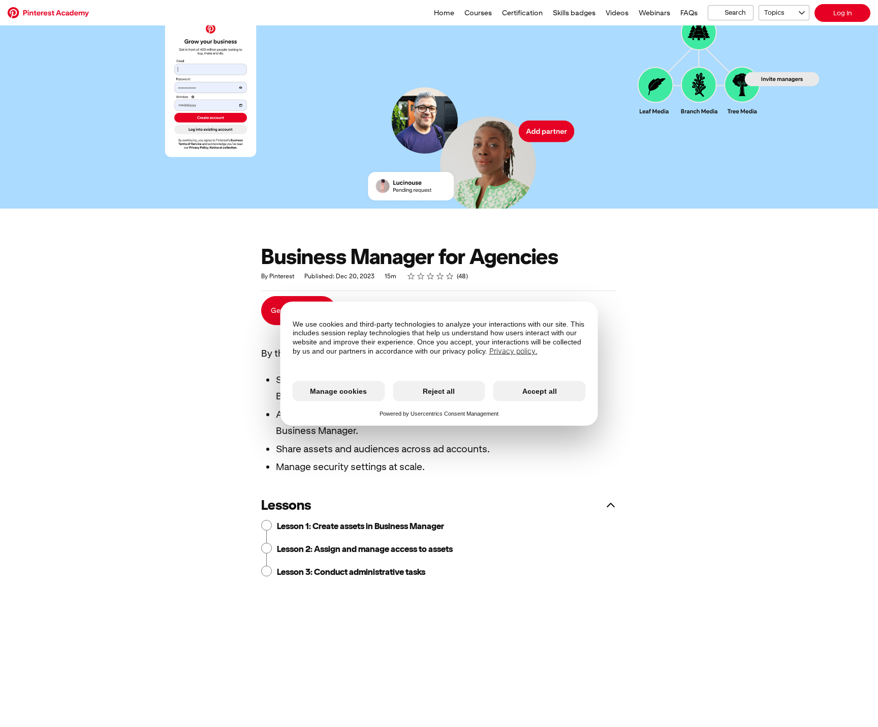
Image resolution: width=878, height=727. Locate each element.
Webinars (654, 13)
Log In (842, 13)
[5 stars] (450, 276)
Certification (522, 13)
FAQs (689, 13)
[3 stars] (430, 276)
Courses (478, 13)
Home (444, 13)
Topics (774, 12)
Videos (617, 13)
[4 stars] (440, 276)
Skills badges (574, 13)
